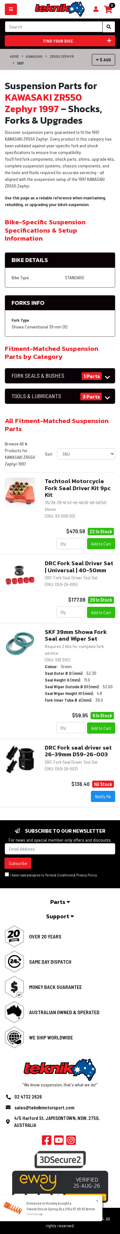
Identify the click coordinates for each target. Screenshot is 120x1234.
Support (58, 916)
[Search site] (108, 27)
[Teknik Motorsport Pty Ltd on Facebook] (47, 1142)
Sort (48, 454)
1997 (20, 63)
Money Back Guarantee (55, 987)
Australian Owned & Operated (64, 1012)
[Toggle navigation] (11, 9)
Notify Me (103, 796)
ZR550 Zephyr (62, 56)
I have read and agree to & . (53, 875)
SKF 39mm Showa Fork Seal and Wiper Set (76, 635)
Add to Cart (101, 543)
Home (14, 56)
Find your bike (58, 40)
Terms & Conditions (59, 875)
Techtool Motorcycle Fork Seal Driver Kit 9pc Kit (78, 488)
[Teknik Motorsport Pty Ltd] (60, 9)
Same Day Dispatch (50, 962)
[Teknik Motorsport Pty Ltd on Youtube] (59, 1142)
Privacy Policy (86, 875)
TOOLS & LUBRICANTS (36, 396)
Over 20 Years (45, 936)
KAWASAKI (34, 56)
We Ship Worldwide (51, 1037)
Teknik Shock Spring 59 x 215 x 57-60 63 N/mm (61, 1209)
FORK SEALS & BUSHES (38, 375)
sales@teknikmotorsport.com (44, 1107)
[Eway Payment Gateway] (60, 1186)
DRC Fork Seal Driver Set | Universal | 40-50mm (79, 567)
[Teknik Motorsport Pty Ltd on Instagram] (71, 1142)
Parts (58, 902)
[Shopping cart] (96, 9)
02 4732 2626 (28, 1096)
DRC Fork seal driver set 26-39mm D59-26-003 (78, 751)
